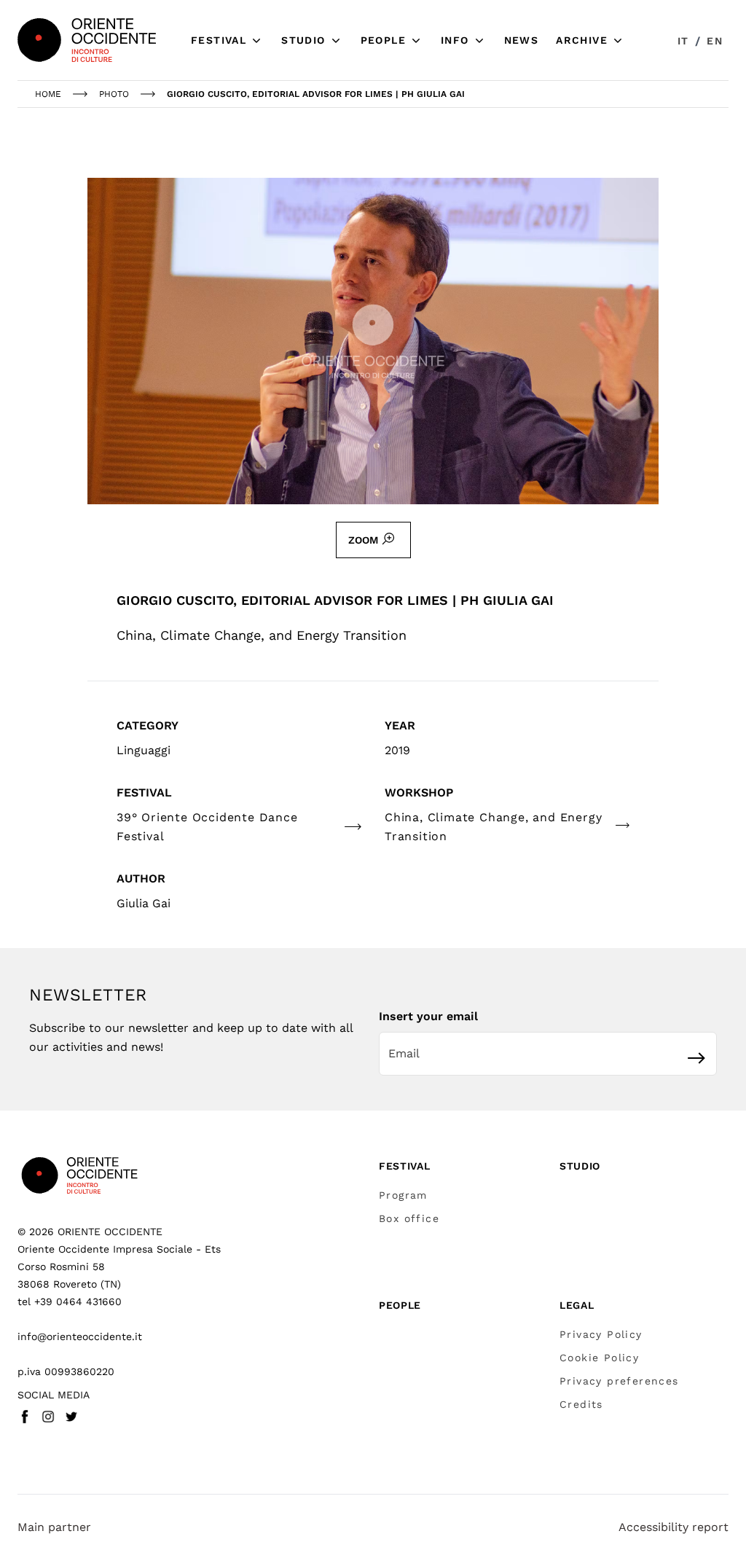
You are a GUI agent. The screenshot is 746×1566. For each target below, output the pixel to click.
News (521, 40)
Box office (409, 1218)
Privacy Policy (601, 1334)
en (715, 41)
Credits (581, 1404)
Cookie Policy (599, 1357)
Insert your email (428, 1016)
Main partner (54, 1527)
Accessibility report (674, 1527)
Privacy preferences (619, 1381)
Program (403, 1195)
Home (48, 94)
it (683, 41)
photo (114, 94)
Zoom (363, 540)
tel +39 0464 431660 (69, 1301)
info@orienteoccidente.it (79, 1336)
